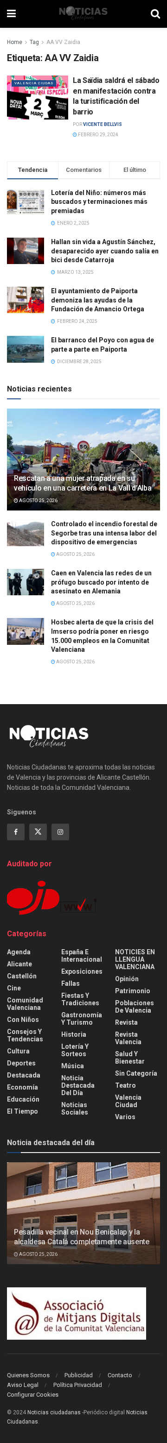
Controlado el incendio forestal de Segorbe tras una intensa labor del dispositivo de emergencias (104, 533)
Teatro (125, 1085)
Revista (126, 1022)
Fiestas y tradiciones (80, 999)
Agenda (19, 952)
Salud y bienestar (130, 1057)
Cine (14, 988)
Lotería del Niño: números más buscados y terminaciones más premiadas (99, 201)
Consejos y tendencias (25, 1035)
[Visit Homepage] (83, 14)
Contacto (120, 1375)
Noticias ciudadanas (54, 1412)
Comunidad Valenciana (25, 1003)
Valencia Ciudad (33, 83)
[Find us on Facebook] (16, 832)
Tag (34, 42)
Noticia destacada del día (78, 1085)
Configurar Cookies (32, 1394)
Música (72, 1066)
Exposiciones (82, 971)
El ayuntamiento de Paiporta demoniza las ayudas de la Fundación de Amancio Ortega (97, 300)
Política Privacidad (77, 1384)
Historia (73, 1034)
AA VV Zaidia (63, 42)
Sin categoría (136, 1073)
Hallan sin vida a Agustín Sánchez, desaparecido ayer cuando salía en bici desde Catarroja (105, 251)
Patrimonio (132, 991)
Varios (125, 1117)
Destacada (23, 1075)
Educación (23, 1099)
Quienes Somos (28, 1375)
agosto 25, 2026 (38, 500)
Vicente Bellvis (102, 124)
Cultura (18, 1051)
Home (14, 42)
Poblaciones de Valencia (134, 1006)
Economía (22, 1087)
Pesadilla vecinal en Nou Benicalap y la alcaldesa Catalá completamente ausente (81, 1237)
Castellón (22, 976)
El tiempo (22, 1111)
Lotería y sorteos (75, 1050)
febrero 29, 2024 (97, 134)
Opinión (127, 979)
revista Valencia (128, 1038)
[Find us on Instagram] (60, 832)
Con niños (23, 1019)
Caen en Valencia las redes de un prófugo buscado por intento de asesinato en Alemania (101, 582)
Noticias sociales (74, 1108)
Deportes (21, 1063)
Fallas (70, 983)
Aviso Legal (23, 1384)
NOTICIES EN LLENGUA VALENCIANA (135, 959)
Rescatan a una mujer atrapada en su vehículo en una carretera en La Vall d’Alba (82, 483)
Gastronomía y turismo (81, 1018)
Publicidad (78, 1375)
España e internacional (81, 955)
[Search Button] (155, 14)
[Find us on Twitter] (38, 832)
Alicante (19, 964)
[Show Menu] (11, 14)
